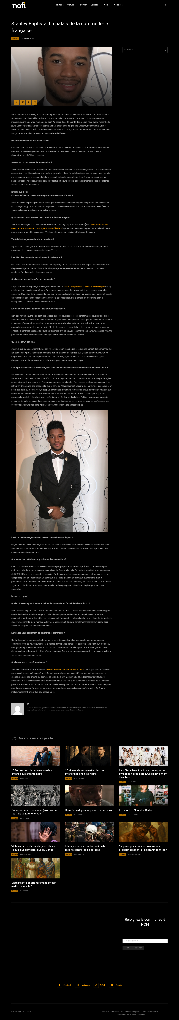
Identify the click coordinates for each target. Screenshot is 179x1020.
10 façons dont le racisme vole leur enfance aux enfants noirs (32, 772)
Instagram (86, 985)
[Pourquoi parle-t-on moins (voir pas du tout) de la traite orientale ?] (35, 795)
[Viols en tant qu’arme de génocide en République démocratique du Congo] (35, 832)
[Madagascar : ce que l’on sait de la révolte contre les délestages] (89, 832)
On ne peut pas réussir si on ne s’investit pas (84, 286)
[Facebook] (160, 5)
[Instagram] (165, 5)
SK (28, 704)
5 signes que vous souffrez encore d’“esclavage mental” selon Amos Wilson (143, 848)
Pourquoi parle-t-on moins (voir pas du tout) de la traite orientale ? (34, 812)
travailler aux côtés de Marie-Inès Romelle (64, 669)
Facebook (67, 985)
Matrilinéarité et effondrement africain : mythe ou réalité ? (34, 884)
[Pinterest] (28, 102)
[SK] (17, 709)
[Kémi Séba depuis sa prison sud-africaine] (89, 795)
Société (15, 38)
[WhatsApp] (34, 102)
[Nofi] (25, 5)
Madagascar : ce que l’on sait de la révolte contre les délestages (85, 848)
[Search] (165, 50)
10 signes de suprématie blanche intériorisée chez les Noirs (84, 772)
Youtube (119, 985)
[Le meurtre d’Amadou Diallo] (143, 795)
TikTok (102, 985)
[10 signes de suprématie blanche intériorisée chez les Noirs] (89, 756)
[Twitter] (22, 102)
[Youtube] (111, 985)
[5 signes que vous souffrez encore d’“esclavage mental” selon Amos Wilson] (143, 832)
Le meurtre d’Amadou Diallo (135, 810)
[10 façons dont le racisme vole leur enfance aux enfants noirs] (35, 756)
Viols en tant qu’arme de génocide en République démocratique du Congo (33, 848)
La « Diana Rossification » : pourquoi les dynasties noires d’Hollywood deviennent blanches (143, 774)
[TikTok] (96, 985)
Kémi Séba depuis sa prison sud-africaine (89, 810)
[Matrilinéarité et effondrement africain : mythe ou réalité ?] (35, 868)
